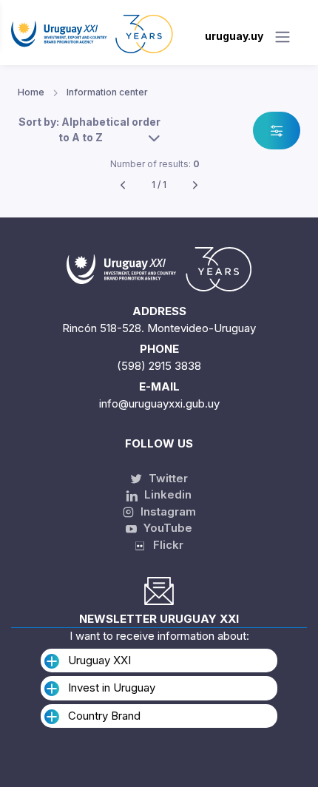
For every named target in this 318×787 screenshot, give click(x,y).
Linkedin (166, 494)
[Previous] (122, 185)
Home (31, 92)
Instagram (167, 511)
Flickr (163, 545)
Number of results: (155, 163)
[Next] (195, 185)
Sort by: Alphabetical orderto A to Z (89, 129)
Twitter (167, 478)
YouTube (166, 528)
